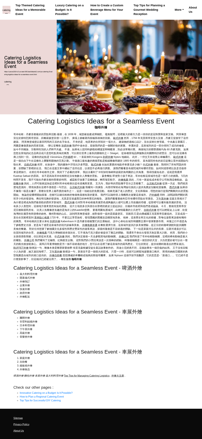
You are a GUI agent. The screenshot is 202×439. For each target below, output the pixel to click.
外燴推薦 (123, 179)
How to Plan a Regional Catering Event (42, 396)
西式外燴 (174, 187)
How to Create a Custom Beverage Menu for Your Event (106, 10)
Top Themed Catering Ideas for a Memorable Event (30, 10)
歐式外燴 (118, 138)
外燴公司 (124, 236)
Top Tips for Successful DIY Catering (40, 400)
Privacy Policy (21, 424)
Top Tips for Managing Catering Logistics (87, 375)
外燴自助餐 (55, 255)
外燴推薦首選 (89, 225)
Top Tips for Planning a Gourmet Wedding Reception (149, 10)
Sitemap (18, 418)
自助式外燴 (30, 164)
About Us (193, 9)
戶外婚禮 (68, 157)
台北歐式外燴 (154, 183)
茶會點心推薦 (41, 217)
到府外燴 (67, 145)
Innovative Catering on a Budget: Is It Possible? (46, 393)
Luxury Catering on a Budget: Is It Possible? (69, 10)
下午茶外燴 (162, 198)
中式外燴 (148, 164)
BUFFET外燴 (21, 247)
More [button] (178, 9)
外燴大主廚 (117, 375)
